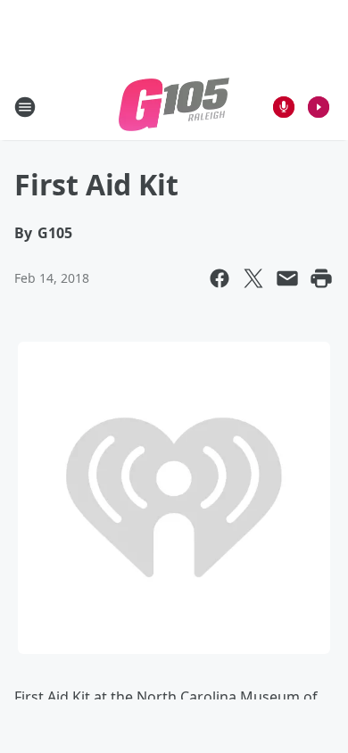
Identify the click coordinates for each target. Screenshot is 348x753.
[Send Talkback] (283, 107)
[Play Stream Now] (318, 107)
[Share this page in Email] (287, 278)
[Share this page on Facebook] (219, 278)
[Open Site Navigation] (25, 107)
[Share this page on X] (253, 278)
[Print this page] (321, 278)
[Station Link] (174, 107)
